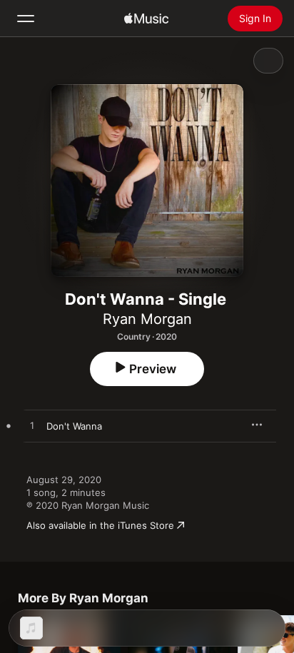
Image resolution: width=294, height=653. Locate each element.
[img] (146, 18)
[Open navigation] (25, 18)
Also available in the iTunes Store (100, 525)
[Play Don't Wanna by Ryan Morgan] (32, 426)
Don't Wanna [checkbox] (74, 426)
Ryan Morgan (147, 319)
